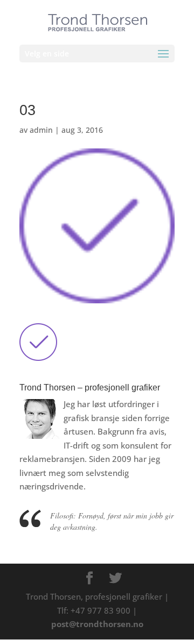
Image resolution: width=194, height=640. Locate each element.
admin (41, 130)
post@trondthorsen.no (97, 623)
